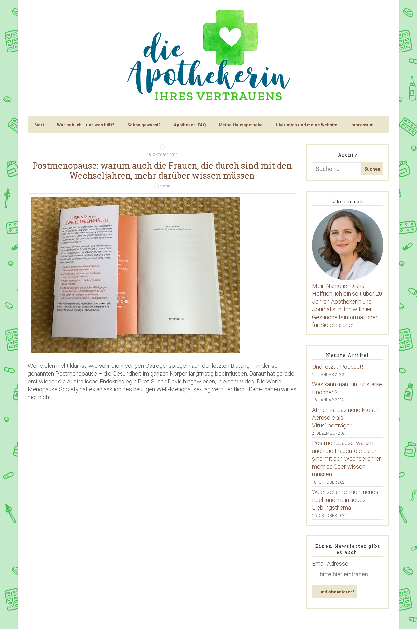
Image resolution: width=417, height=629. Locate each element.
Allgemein (161, 186)
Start (39, 124)
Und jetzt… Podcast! (337, 366)
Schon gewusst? (144, 124)
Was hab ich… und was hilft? (85, 124)
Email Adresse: (330, 563)
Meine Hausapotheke (241, 124)
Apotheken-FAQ (190, 124)
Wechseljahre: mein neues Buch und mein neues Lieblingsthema (345, 499)
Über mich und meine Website (306, 124)
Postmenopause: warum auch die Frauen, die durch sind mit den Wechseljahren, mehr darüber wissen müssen (162, 170)
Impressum (362, 124)
